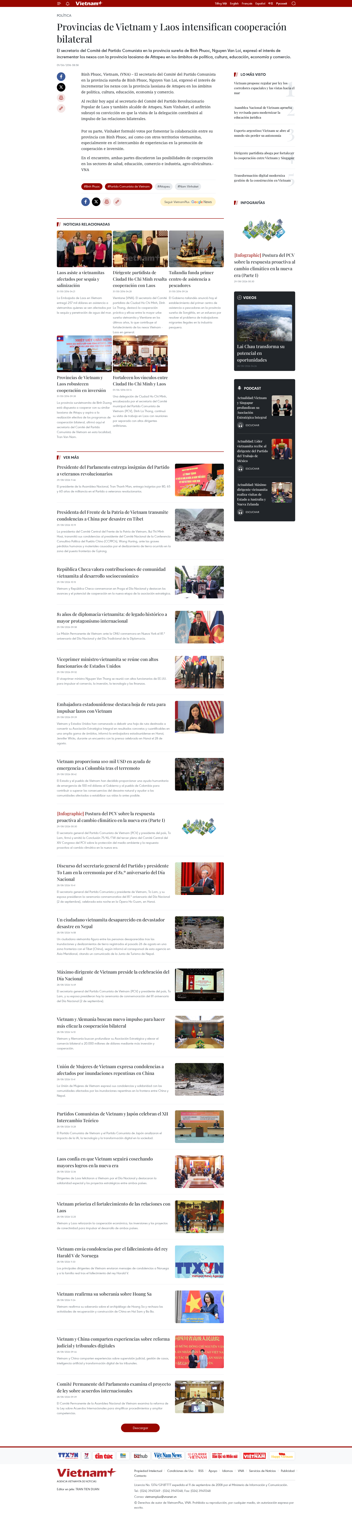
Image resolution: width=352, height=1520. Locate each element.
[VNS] (168, 1456)
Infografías (253, 202)
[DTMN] (225, 1456)
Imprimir (61, 98)
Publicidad (288, 1471)
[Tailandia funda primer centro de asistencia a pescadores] (196, 249)
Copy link (61, 108)
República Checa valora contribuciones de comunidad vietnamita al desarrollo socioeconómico (111, 572)
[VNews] (86, 1456)
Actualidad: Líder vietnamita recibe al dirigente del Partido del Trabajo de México (252, 451)
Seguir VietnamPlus (176, 202)
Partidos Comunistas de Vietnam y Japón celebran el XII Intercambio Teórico (112, 1117)
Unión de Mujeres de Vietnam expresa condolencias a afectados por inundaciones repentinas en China (110, 1069)
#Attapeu (163, 186)
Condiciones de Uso (180, 1471)
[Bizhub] (140, 1456)
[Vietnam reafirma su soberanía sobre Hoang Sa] (199, 1307)
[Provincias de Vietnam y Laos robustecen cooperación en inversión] (84, 353)
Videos (249, 297)
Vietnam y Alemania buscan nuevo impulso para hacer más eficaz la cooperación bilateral (111, 1022)
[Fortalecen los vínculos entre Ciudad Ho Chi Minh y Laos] (140, 353)
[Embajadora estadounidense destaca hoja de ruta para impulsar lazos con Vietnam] (199, 717)
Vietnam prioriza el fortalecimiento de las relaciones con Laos (113, 1207)
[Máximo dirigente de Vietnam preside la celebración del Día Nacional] (199, 984)
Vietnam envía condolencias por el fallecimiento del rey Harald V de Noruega (112, 1252)
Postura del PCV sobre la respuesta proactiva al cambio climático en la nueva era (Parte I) (111, 816)
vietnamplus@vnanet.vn (161, 1497)
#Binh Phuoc (92, 186)
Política (64, 15)
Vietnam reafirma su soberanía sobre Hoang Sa (104, 1294)
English (234, 3)
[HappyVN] (282, 1456)
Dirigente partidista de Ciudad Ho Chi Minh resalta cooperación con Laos (140, 278)
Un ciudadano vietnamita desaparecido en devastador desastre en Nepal (111, 923)
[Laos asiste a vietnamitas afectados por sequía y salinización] (84, 249)
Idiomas (227, 1471)
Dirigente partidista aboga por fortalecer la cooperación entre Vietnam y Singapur (264, 155)
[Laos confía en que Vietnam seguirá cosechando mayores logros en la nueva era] (199, 1171)
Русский (281, 3)
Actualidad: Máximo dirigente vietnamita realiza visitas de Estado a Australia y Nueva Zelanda (252, 494)
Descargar (140, 1427)
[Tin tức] (103, 1456)
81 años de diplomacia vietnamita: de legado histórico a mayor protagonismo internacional (112, 617)
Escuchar (252, 425)
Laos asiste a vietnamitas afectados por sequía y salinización (80, 278)
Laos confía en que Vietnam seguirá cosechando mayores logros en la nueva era (105, 1162)
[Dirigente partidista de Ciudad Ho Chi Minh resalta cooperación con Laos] (140, 249)
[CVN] (197, 1456)
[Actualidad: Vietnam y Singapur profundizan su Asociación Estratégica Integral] (282, 405)
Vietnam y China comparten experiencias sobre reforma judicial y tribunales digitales (113, 1342)
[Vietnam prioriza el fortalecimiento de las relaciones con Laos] (199, 1216)
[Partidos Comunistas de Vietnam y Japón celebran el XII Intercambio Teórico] (199, 1126)
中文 (270, 3)
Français (247, 3)
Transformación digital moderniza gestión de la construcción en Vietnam (262, 177)
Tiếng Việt (221, 3)
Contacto (140, 1476)
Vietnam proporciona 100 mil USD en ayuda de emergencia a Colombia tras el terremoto (104, 764)
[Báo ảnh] (254, 1456)
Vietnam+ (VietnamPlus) (89, 3)
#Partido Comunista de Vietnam (129, 186)
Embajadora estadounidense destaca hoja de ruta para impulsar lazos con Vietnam (111, 707)
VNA (241, 1471)
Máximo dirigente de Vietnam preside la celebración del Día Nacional (113, 975)
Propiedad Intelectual (148, 1471)
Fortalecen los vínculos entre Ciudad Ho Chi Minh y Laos (140, 380)
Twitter (61, 87)
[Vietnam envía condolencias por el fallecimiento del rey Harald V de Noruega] (199, 1261)
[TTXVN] (68, 1456)
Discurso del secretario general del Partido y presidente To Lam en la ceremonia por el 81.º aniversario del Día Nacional (113, 872)
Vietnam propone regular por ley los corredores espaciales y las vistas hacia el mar (264, 88)
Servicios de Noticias (262, 1471)
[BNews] (123, 1456)
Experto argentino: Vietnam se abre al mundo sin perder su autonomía (262, 133)
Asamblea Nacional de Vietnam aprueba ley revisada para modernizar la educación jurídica (263, 112)
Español (260, 3)
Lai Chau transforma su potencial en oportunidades (261, 353)
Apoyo (213, 1471)
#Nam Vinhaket (188, 186)
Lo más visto (253, 74)
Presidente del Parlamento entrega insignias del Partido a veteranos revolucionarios (113, 470)
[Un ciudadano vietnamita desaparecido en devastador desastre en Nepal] (199, 932)
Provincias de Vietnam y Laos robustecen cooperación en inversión (81, 383)
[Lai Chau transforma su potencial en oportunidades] (264, 323)
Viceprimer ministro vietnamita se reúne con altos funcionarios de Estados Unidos (107, 662)
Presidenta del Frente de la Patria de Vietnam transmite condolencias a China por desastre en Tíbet (112, 515)
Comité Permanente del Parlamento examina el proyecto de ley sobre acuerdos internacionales (114, 1387)
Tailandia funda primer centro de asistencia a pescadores (191, 278)
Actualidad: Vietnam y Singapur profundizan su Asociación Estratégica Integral (252, 407)
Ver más (71, 457)
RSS (201, 1471)
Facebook (61, 76)
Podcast (252, 388)
